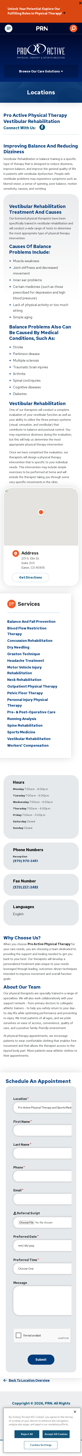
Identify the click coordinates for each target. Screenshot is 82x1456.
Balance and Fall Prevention (31, 621)
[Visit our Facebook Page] (42, 127)
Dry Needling (18, 647)
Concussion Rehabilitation (29, 640)
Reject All (27, 1434)
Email (17, 1190)
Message (20, 1283)
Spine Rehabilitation (25, 725)
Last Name (21, 1145)
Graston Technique (23, 654)
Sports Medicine (21, 732)
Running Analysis (21, 719)
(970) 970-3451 (25, 861)
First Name (21, 1122)
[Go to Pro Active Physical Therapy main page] (41, 51)
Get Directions (30, 577)
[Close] (75, 1412)
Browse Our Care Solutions (39, 71)
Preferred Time (25, 1260)
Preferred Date (25, 1237)
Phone (18, 1167)
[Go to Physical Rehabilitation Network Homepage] (46, 29)
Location (20, 1099)
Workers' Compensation (28, 745)
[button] (73, 28)
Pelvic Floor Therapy (25, 693)
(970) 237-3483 (25, 887)
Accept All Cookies (56, 1434)
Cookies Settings (40, 1445)
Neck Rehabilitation (24, 679)
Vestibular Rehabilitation (29, 739)
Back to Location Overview (29, 1380)
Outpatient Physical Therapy (32, 686)
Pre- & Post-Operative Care (31, 712)
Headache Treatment (25, 660)
